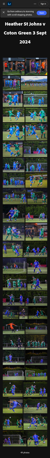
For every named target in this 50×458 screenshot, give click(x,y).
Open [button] (41, 13)
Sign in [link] (43, 3)
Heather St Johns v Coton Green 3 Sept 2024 (25, 33)
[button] (4, 13)
